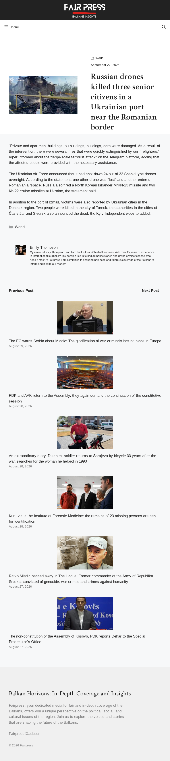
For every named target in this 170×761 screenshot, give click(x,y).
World (99, 58)
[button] (163, 27)
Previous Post (21, 290)
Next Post (150, 290)
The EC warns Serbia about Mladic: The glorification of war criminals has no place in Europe (85, 341)
